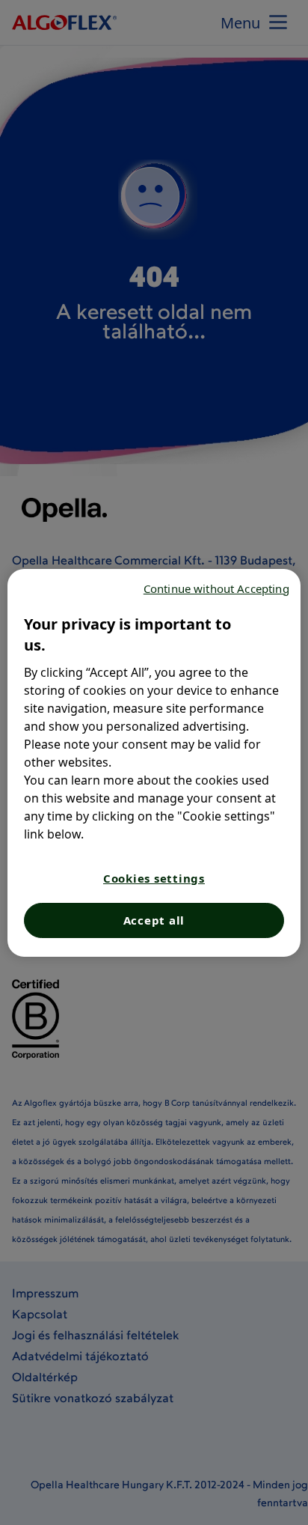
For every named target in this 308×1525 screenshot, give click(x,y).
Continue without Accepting (216, 588)
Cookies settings (154, 878)
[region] (153, 763)
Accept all (154, 920)
